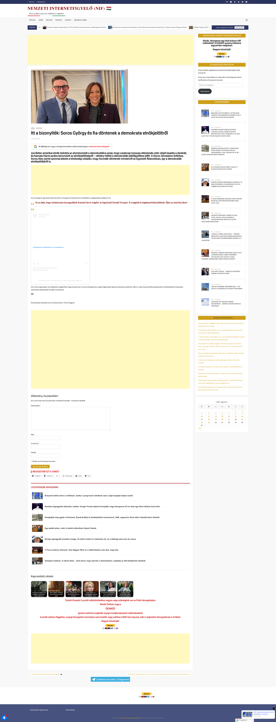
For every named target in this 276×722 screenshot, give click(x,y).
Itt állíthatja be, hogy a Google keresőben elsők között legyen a (74, 146)
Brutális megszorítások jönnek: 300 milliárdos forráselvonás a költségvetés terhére (47, 27)
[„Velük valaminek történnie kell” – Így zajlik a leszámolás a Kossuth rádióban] (205, 287)
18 (209, 419)
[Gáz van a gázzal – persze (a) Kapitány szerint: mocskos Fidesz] (205, 271)
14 (229, 416)
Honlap (33, 452)
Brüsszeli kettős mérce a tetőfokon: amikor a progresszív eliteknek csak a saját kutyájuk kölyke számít (226, 115)
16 (242, 416)
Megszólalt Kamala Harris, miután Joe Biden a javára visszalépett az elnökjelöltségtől (158, 674)
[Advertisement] (110, 50)
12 (216, 416)
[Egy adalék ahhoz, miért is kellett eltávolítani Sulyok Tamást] (205, 167)
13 (222, 416)
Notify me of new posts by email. (44, 461)
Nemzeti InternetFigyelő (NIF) (130, 718)
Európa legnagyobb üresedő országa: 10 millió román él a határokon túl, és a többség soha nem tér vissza (226, 184)
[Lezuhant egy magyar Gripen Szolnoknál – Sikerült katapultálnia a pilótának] (205, 302)
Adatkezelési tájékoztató (39, 710)
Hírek (41, 20)
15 (236, 416)
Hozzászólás (36, 406)
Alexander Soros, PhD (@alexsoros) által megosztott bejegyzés (60, 280)
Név (33, 434)
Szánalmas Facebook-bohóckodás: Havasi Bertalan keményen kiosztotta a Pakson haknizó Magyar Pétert (120, 27)
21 (229, 419)
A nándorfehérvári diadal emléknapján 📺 (47, 674)
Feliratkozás (205, 91)
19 (216, 419)
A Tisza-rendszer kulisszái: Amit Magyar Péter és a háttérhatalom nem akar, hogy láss (226, 201)
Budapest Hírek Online (223, 317)
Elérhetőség (70, 710)
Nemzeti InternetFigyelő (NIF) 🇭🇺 (69, 8)
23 (242, 419)
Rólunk (31, 2)
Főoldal (32, 20)
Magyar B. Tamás (80, 20)
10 (202, 416)
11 (209, 416)
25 (209, 422)
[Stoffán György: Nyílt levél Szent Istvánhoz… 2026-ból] (161, 27)
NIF (212, 111)
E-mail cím (35, 443)
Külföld (59, 20)
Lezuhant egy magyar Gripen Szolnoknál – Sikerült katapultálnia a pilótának (226, 304)
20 (222, 419)
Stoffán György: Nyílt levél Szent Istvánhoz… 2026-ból (183, 27)
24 (202, 422)
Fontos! (68, 20)
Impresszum (41, 2)
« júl (199, 428)
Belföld (49, 20)
